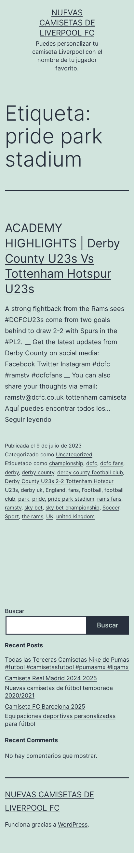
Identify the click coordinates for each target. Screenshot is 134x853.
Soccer (110, 507)
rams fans (109, 498)
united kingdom (75, 516)
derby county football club (90, 472)
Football (91, 490)
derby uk (32, 490)
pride (38, 498)
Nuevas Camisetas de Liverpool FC (67, 22)
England (55, 490)
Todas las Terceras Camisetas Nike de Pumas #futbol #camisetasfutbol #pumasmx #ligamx (67, 663)
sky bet (33, 507)
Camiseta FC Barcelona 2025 (45, 706)
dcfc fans (111, 463)
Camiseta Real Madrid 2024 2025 (51, 678)
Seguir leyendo (28, 419)
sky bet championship (73, 507)
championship (66, 463)
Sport (12, 516)
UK (49, 516)
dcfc (91, 463)
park (23, 498)
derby (12, 472)
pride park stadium (71, 498)
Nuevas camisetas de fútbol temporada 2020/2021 (59, 691)
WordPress (72, 824)
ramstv (13, 507)
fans (73, 490)
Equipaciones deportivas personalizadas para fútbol (60, 720)
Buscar (14, 611)
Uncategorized (74, 454)
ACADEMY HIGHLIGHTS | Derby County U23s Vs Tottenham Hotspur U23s (62, 258)
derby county (38, 472)
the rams (32, 516)
